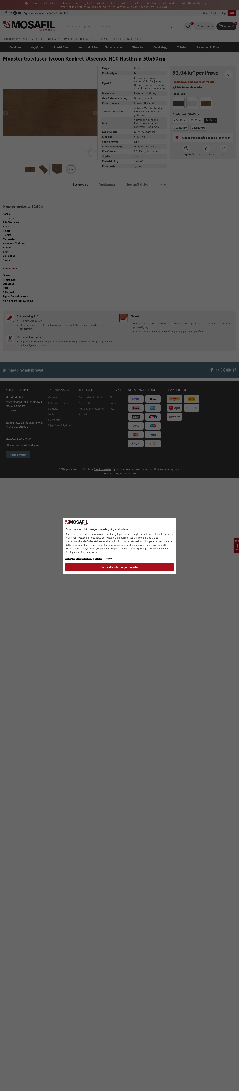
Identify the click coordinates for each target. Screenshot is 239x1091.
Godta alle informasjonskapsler (120, 567)
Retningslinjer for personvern (81, 552)
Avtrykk (98, 558)
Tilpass (109, 558)
